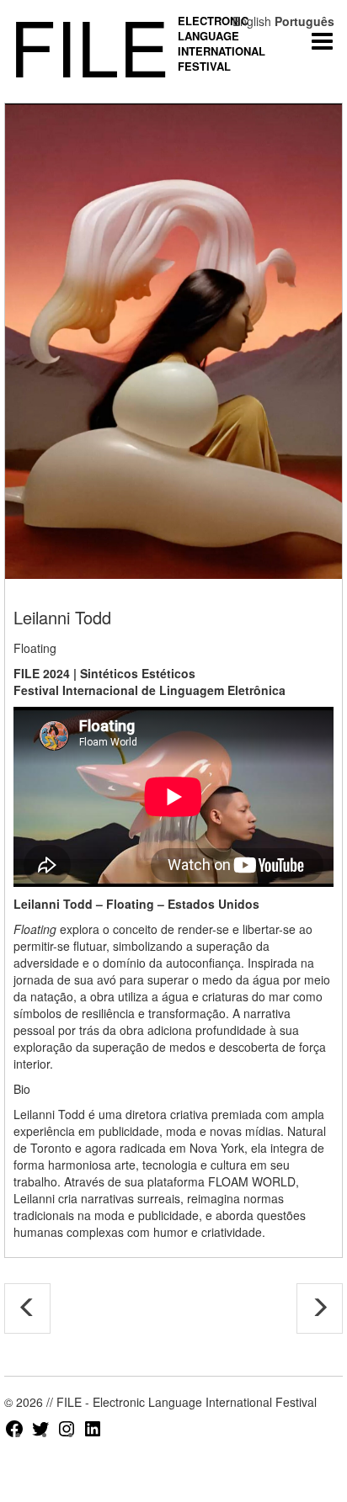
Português (304, 21)
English (251, 21)
